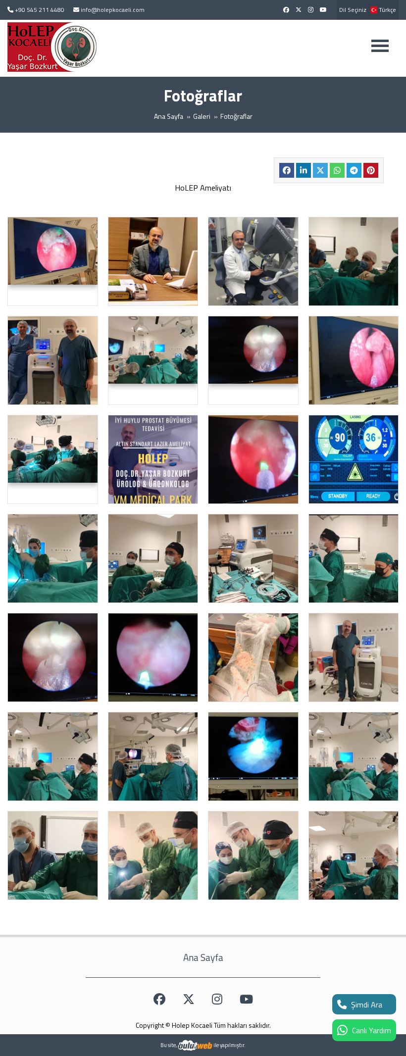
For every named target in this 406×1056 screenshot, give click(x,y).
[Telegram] (354, 170)
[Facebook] (286, 10)
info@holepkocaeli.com (113, 9)
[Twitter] (298, 10)
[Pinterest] (370, 170)
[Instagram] (310, 10)
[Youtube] (323, 10)
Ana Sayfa (168, 116)
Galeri (201, 116)
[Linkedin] (303, 170)
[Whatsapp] (337, 170)
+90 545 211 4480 (39, 9)
